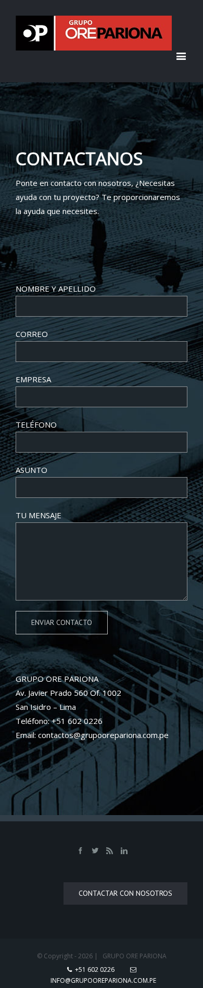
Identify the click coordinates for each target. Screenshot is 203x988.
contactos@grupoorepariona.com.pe (103, 735)
